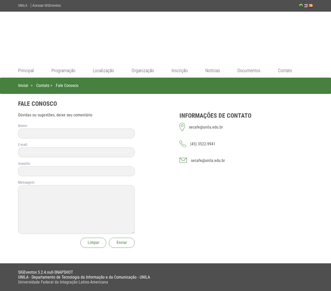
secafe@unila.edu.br (208, 160)
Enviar (122, 242)
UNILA (22, 5)
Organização (143, 70)
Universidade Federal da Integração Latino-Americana (63, 282)
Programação (63, 70)
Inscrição (179, 70)
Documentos (248, 70)
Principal (26, 70)
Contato (285, 70)
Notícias (212, 70)
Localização (103, 70)
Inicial (23, 85)
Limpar (93, 242)
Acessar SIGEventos (46, 5)
